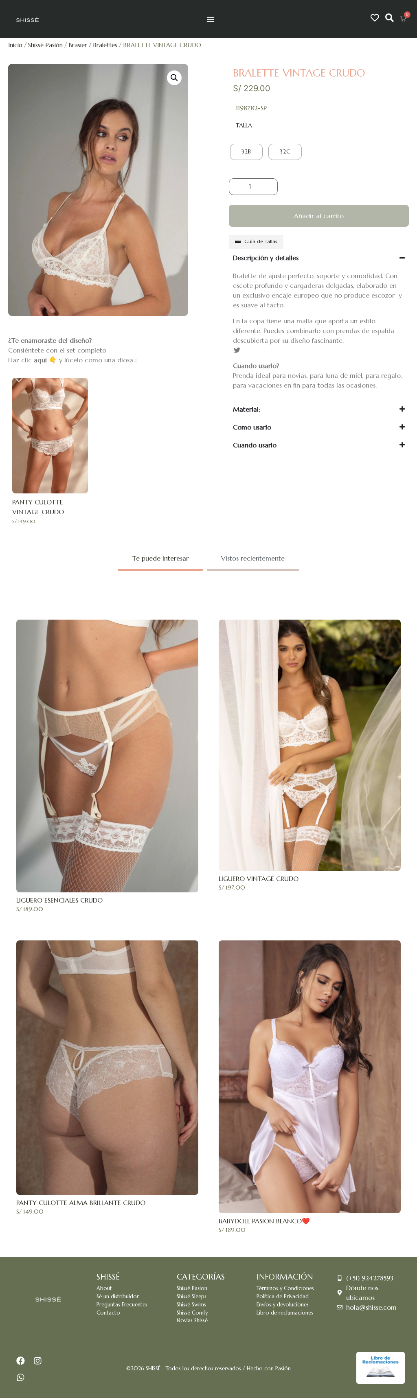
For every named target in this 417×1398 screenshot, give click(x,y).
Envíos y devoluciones (283, 1305)
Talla (244, 125)
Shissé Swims (191, 1305)
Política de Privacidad (283, 1296)
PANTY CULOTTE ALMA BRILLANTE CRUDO (80, 1203)
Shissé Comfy (192, 1313)
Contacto (108, 1313)
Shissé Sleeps (191, 1296)
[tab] (160, 559)
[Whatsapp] (20, 1377)
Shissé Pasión (45, 45)
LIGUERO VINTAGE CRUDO (258, 878)
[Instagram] (37, 1360)
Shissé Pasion (192, 1288)
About (104, 1288)
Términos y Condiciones (285, 1288)
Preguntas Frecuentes (122, 1305)
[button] (174, 77)
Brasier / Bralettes (92, 45)
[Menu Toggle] (210, 19)
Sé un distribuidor (118, 1296)
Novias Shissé (192, 1320)
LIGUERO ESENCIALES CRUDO (59, 900)
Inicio (15, 45)
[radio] (246, 152)
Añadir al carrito (319, 216)
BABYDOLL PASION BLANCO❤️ (264, 1221)
